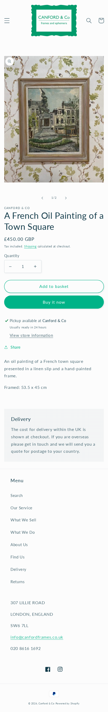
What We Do (22, 532)
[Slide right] (66, 198)
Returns (17, 581)
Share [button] (15, 347)
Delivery (18, 569)
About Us (19, 544)
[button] (7, 20)
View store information (31, 335)
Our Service (21, 507)
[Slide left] (42, 198)
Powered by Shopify (68, 703)
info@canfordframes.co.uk (36, 636)
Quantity (11, 256)
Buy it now (54, 301)
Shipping (30, 246)
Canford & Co (47, 703)
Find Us (17, 557)
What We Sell (23, 519)
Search (16, 495)
